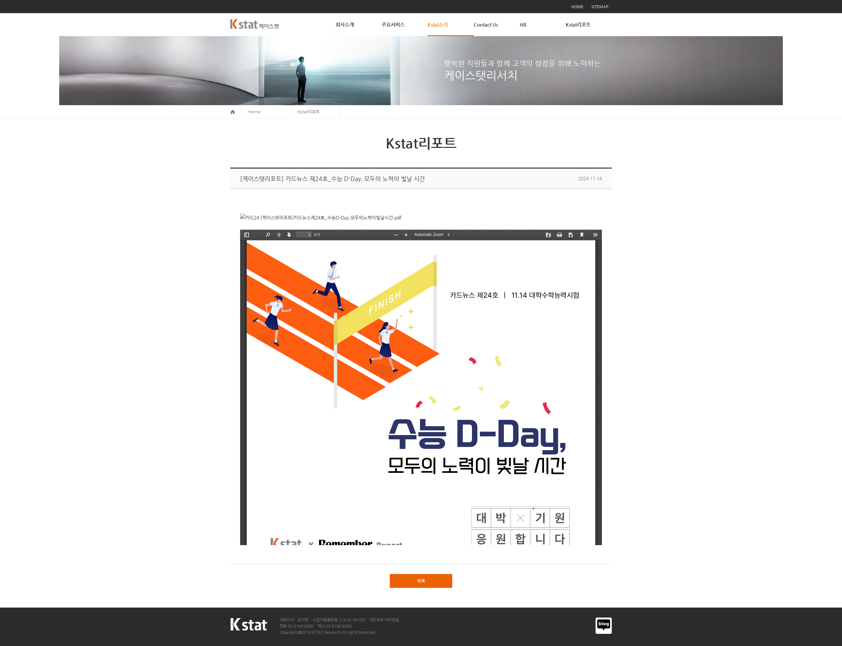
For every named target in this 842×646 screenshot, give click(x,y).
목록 (421, 580)
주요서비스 (393, 24)
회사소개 (344, 24)
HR (523, 24)
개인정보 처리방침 (384, 619)
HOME (577, 6)
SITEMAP (599, 6)
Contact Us (486, 24)
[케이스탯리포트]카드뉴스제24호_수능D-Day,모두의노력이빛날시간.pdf (330, 217)
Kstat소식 (438, 24)
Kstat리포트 (578, 24)
